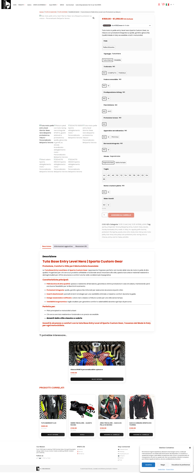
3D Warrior (81, 453)
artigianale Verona (114, 227)
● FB (37, 458)
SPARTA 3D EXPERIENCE (39, 4)
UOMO (144, 224)
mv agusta (132, 229)
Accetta (148, 465)
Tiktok (120, 460)
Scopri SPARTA (52, 4)
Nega (163, 465)
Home (41, 12)
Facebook (121, 457)
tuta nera (109, 234)
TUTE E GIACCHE (50, 12)
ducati (145, 227)
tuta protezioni (127, 234)
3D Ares (81, 451)
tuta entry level (128, 232)
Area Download (70, 4)
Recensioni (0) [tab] (81, 246)
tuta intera (139, 232)
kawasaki (110, 229)
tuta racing (137, 234)
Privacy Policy (170, 469)
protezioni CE (107, 232)
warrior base (117, 237)
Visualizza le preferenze (180, 465)
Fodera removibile (111, 79)
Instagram (122, 455)
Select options (97, 379)
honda (104, 229)
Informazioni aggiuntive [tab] (63, 246)
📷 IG (40, 458)
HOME (14, 4)
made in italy (123, 229)
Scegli (82, 434)
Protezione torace (111, 118)
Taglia (106, 169)
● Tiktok (48, 458)
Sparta (114, 232)
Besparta (124, 227)
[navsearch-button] (164, 4)
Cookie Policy (161, 469)
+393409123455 (124, 449)
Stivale (106, 156)
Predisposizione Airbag (113, 92)
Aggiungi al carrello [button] (112, 434)
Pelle (105, 41)
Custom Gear (138, 227)
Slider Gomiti (109, 198)
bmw (130, 227)
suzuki (120, 232)
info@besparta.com (124, 453)
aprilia (104, 227)
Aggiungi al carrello (121, 215)
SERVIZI (62, 4)
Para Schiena (109, 105)
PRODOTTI (21, 4)
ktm (116, 229)
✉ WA (44, 458)
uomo (110, 237)
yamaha (125, 237)
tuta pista (117, 234)
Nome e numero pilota (112, 185)
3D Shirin (80, 449)
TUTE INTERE (62, 12)
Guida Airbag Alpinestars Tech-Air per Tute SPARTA (88, 4)
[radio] (108, 47)
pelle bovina (141, 229)
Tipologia (107, 53)
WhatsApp (121, 451)
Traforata (108, 66)
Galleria (29, 4)
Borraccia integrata (111, 143)
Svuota (104, 208)
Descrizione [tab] (46, 246)
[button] (190, 448)
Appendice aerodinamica (113, 130)
